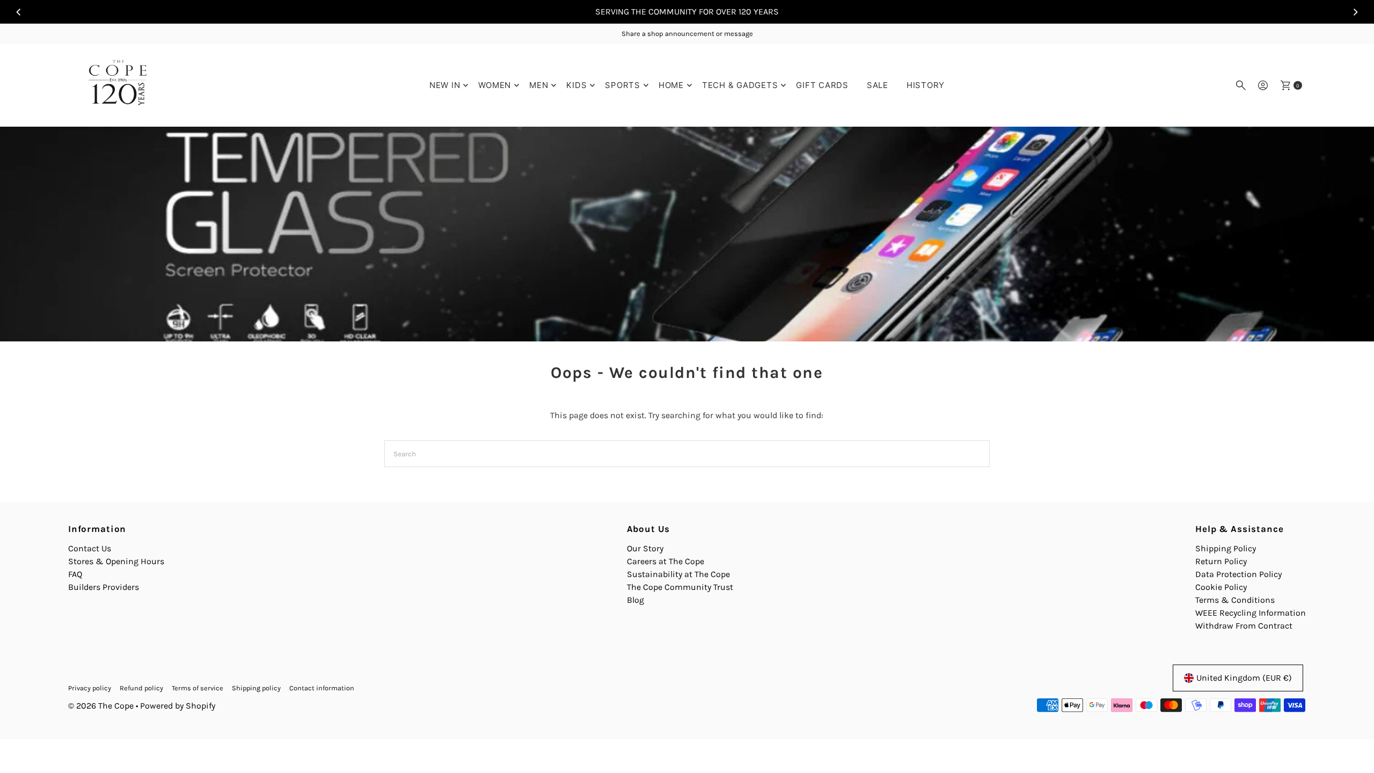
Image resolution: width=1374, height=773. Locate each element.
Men (538, 85)
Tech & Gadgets (740, 85)
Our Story (645, 548)
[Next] (1354, 11)
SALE (877, 85)
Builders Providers (103, 587)
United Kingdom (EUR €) (1244, 678)
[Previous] (19, 11)
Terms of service (197, 688)
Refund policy (141, 688)
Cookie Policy (1221, 587)
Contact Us (89, 548)
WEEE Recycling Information (1250, 613)
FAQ (75, 574)
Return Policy (1221, 561)
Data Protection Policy (1238, 574)
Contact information (321, 688)
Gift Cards (822, 85)
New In (445, 85)
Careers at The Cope (665, 561)
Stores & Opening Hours (116, 561)
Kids (576, 85)
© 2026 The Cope (101, 706)
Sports (622, 85)
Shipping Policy (1225, 548)
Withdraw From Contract (1243, 626)
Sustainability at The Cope (678, 574)
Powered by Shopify (177, 706)
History (926, 85)
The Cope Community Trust (680, 587)
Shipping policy (256, 688)
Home (671, 85)
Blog (635, 600)
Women (494, 85)
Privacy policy (89, 688)
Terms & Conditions (1235, 600)
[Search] (1241, 85)
